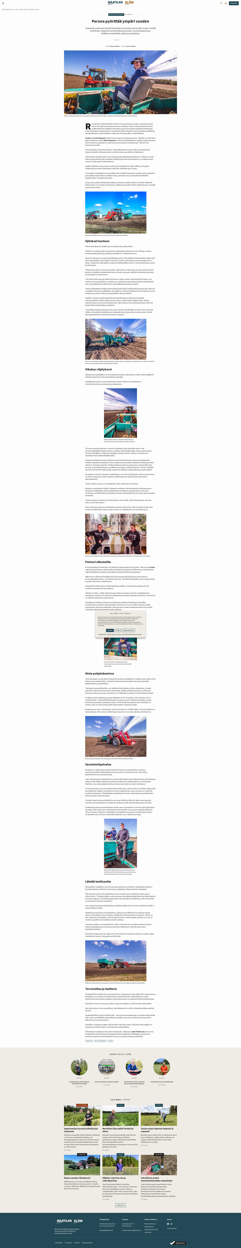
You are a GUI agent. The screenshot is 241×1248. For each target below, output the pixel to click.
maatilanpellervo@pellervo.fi (131, 1230)
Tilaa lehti (233, 3)
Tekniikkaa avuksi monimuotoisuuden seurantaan (156, 1179)
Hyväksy (109, 630)
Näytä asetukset (128, 630)
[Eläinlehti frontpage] (129, 3)
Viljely (16, 9)
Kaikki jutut (120, 1205)
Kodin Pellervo (149, 1227)
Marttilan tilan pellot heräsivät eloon (117, 1130)
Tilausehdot (58, 1243)
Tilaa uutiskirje (172, 1228)
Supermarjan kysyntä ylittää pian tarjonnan (81, 1130)
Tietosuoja (68, 1243)
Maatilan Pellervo (7, 9)
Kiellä (118, 630)
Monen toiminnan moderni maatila (107, 1082)
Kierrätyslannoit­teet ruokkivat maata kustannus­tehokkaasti (134, 1083)
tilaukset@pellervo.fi (106, 1230)
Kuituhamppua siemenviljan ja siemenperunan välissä (79, 1083)
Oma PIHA (148, 1232)
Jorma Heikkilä (130, 46)
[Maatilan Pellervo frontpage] (115, 3)
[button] (3, 3)
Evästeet (77, 1243)
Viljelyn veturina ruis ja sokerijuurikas (114, 1179)
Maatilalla (89, 1041)
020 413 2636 (104, 1224)
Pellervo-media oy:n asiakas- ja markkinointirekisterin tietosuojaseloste (124, 634)
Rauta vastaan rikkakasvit (77, 1178)
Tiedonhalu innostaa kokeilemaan (161, 1082)
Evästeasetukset (87, 1243)
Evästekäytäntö (102, 634)
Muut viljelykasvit (100, 1041)
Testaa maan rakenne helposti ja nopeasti (157, 1130)
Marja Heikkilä (114, 46)
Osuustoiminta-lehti (151, 1230)
